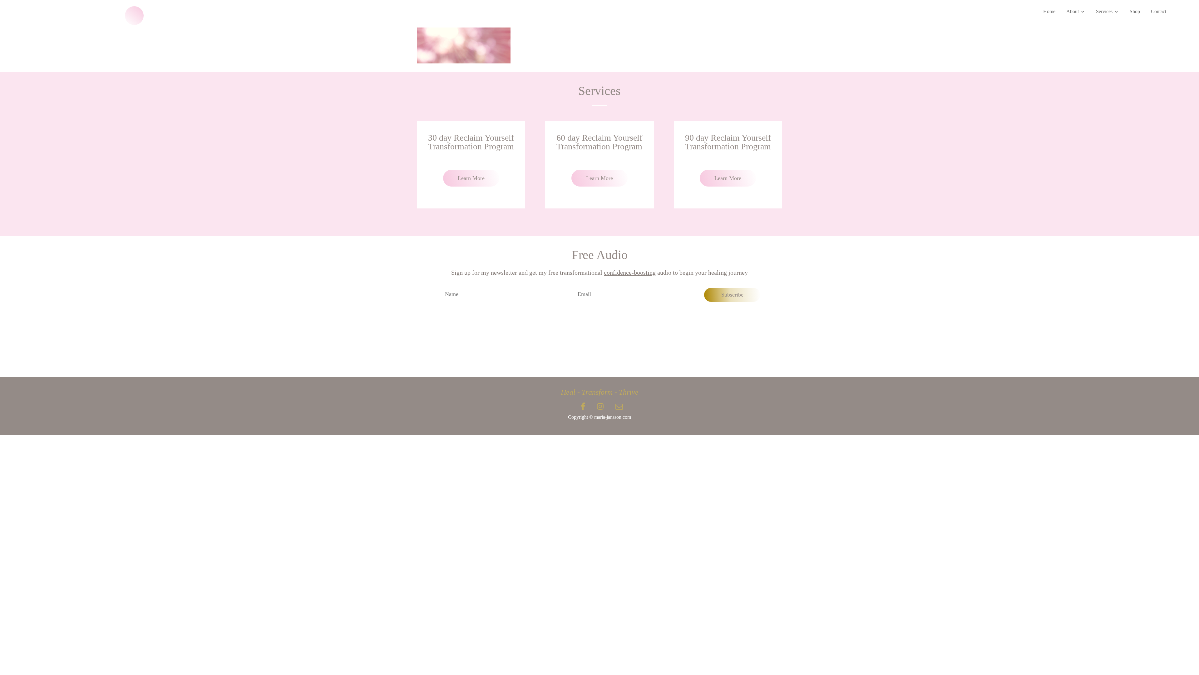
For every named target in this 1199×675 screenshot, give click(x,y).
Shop (1135, 11)
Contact (1158, 11)
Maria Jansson (46, 15)
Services (1104, 11)
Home (1049, 11)
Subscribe (732, 295)
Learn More (471, 178)
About (1072, 11)
